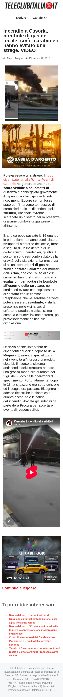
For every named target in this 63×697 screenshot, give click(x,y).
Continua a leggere (19, 588)
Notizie (21, 17)
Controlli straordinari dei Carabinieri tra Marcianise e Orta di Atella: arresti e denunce (32, 641)
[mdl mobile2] (31, 559)
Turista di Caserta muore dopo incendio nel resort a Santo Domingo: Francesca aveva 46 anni (34, 652)
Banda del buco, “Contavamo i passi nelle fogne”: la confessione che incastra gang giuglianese (33, 630)
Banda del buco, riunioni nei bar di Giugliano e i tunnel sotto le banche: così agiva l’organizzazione (33, 619)
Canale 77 (40, 17)
